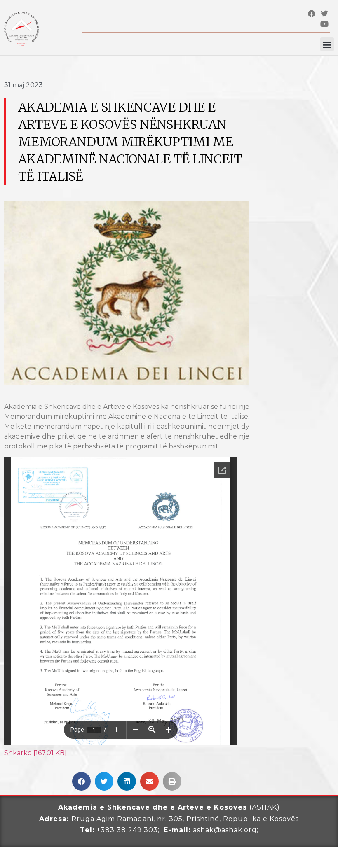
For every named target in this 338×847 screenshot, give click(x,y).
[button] (327, 44)
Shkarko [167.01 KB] (35, 753)
